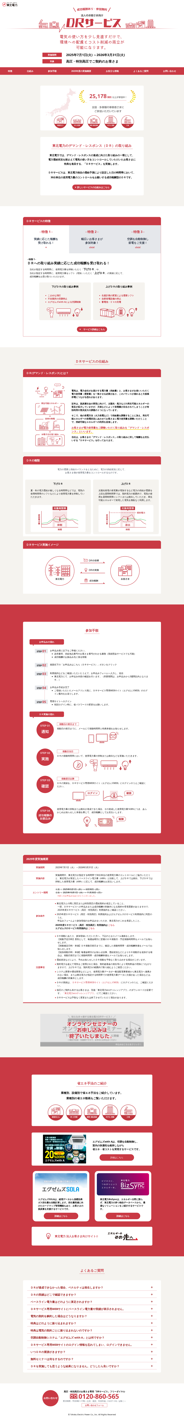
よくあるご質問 (140, 71)
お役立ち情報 (112, 71)
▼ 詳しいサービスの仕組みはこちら (92, 187)
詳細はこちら (116, 1157)
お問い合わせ (169, 71)
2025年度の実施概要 (81, 71)
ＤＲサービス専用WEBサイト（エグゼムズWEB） (96, 982)
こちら (111, 925)
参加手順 (52, 71)
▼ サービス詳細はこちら (92, 329)
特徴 (10, 71)
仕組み (30, 71)
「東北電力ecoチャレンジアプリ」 (79, 993)
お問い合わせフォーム (94, 1405)
